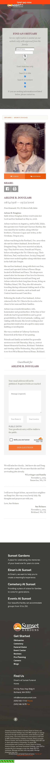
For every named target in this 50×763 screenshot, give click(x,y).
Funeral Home (20, 647)
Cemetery (18, 643)
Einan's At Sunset (19, 570)
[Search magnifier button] (25, 56)
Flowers (15, 176)
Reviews (17, 653)
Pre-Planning (20, 657)
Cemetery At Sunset (21, 584)
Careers (17, 660)
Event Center (20, 650)
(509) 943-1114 (24, 2)
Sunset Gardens (19, 555)
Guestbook (36, 176)
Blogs (16, 664)
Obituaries (19, 640)
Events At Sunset (19, 598)
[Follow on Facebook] (15, 719)
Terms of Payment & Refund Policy (29, 754)
